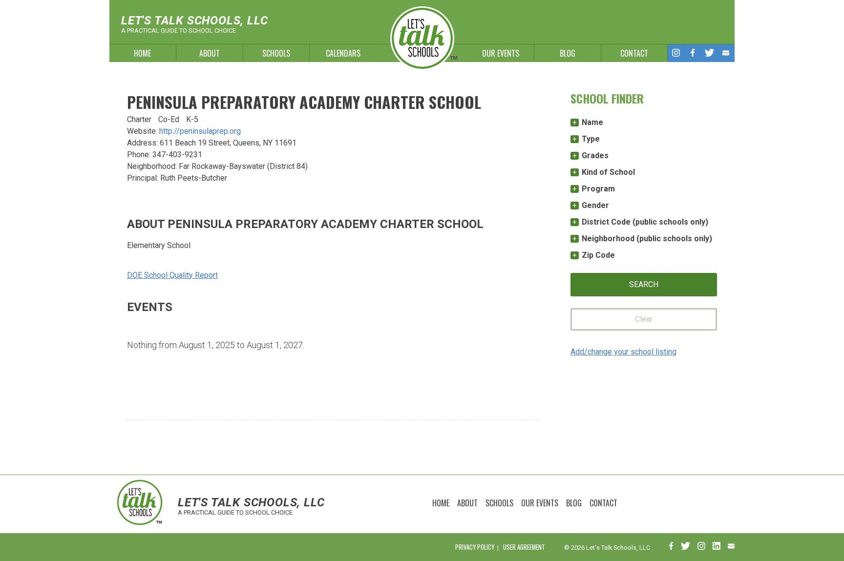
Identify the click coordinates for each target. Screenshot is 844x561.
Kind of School (608, 172)
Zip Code (598, 255)
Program (598, 188)
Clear (644, 319)
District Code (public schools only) (645, 222)
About (209, 53)
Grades (595, 155)
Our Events (500, 53)
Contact (634, 53)
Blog (567, 53)
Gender (595, 205)
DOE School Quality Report (172, 275)
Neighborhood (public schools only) (647, 238)
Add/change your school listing (623, 351)
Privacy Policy (474, 547)
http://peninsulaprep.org (200, 131)
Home (142, 53)
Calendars (343, 53)
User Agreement (524, 547)
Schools (276, 53)
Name (592, 122)
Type (591, 139)
